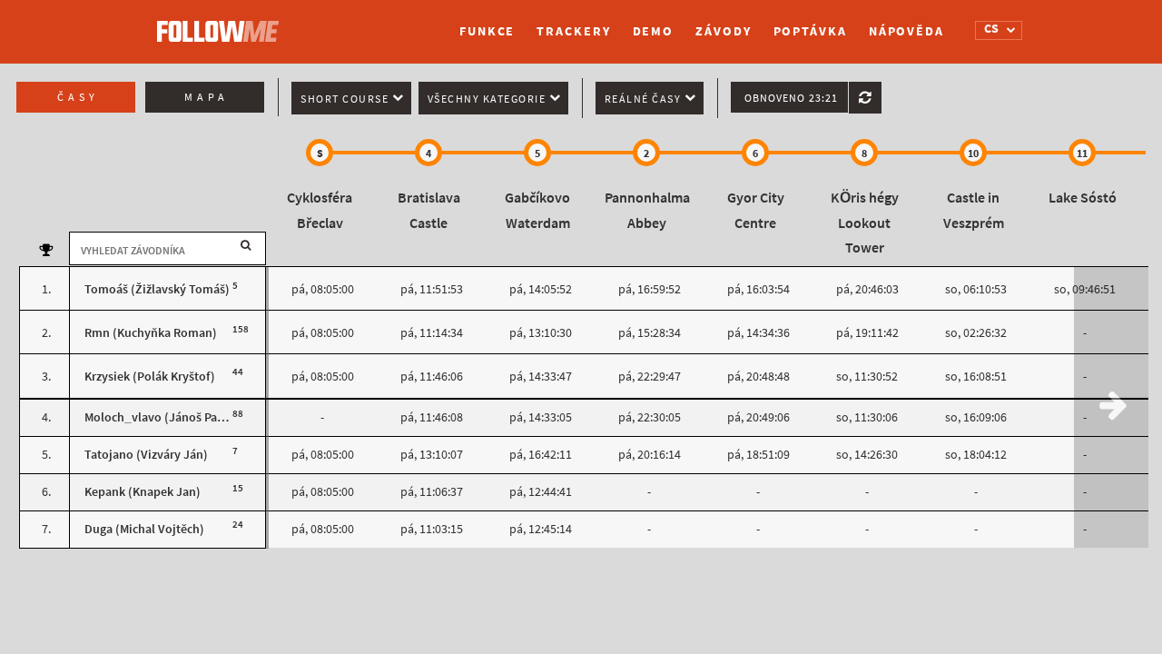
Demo (654, 31)
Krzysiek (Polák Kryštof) (149, 376)
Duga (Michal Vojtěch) (144, 529)
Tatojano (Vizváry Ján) (146, 454)
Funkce (487, 31)
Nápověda (906, 31)
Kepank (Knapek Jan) (142, 491)
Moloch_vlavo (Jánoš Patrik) (162, 417)
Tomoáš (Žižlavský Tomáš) (157, 289)
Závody (723, 31)
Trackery (573, 31)
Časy (78, 97)
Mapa (206, 97)
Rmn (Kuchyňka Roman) (150, 333)
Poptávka (810, 31)
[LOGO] (222, 22)
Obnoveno (791, 98)
